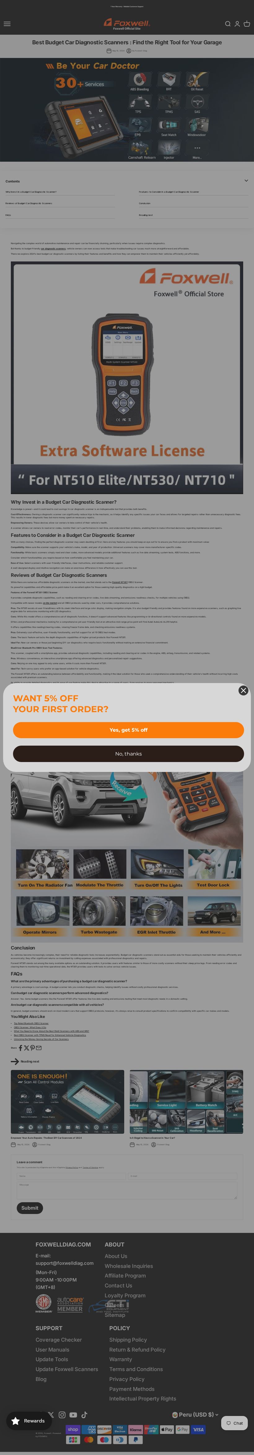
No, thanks (128, 754)
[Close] (243, 690)
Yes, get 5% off (128, 730)
